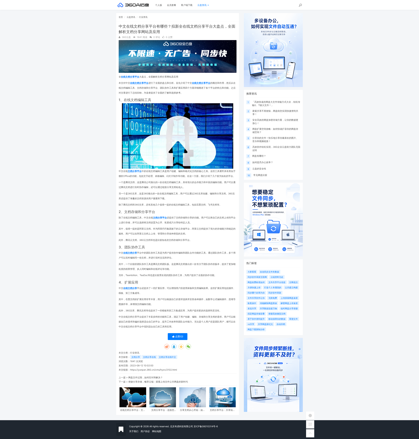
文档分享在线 (149, 357)
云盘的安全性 (259, 168)
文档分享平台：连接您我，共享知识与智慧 (162, 410)
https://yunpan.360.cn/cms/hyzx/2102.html (153, 369)
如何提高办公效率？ (262, 162)
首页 (121, 17)
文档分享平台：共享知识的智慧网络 (222, 410)
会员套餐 (171, 5)
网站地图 (156, 431)
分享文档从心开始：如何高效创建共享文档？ (192, 410)
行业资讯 (143, 17)
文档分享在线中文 (167, 357)
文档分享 (135, 357)
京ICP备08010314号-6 (206, 426)
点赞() (178, 336)
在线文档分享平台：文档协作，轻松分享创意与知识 (132, 410)
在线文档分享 (130, 252)
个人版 (158, 5)
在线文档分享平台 (130, 76)
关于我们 (133, 431)
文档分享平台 (135, 171)
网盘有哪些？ (259, 155)
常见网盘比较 (260, 175)
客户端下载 (186, 5)
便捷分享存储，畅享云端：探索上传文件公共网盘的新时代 (158, 381)
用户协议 (145, 431)
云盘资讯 (202, 5)
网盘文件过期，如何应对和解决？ (145, 377)
